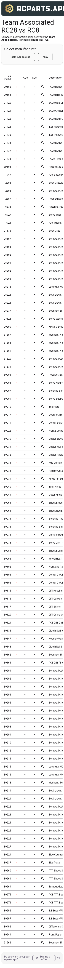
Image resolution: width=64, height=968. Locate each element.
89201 (7, 670)
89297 (7, 918)
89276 (7, 902)
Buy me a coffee (42, 958)
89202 (7, 678)
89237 (7, 862)
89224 (7, 822)
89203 (7, 686)
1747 (8, 174)
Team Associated (20, 56)
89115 (7, 590)
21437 (7, 150)
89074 (7, 518)
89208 (7, 726)
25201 (7, 262)
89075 (7, 526)
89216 (7, 774)
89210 (7, 742)
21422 (7, 118)
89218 (7, 782)
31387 (7, 334)
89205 (7, 702)
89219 (7, 790)
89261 (7, 878)
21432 (7, 134)
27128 (7, 318)
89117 (7, 606)
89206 (7, 710)
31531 (7, 366)
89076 (7, 534)
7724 (8, 222)
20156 (7, 94)
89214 (7, 758)
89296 (7, 910)
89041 (7, 494)
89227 (7, 846)
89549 (7, 934)
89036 (7, 470)
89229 (7, 854)
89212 (7, 750)
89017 (7, 414)
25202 (7, 270)
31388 (7, 342)
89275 (7, 894)
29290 (7, 326)
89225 (7, 830)
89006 (7, 382)
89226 (7, 838)
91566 (7, 942)
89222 (7, 806)
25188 (7, 246)
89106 (7, 582)
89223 (7, 814)
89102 (7, 566)
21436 (7, 142)
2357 (8, 198)
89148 (7, 646)
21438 (7, 158)
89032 (7, 454)
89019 (7, 422)
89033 (7, 462)
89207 (7, 718)
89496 (7, 926)
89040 (7, 486)
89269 (7, 886)
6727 (8, 214)
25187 (7, 238)
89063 (7, 502)
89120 (7, 614)
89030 (7, 438)
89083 (7, 550)
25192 (7, 254)
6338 (8, 206)
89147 (7, 638)
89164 (7, 662)
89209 (7, 734)
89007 (7, 390)
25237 (7, 310)
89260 (7, 870)
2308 (8, 190)
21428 (7, 126)
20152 (7, 86)
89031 (7, 446)
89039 (7, 478)
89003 (7, 374)
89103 (7, 574)
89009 (7, 398)
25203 (7, 278)
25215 (7, 286)
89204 (7, 694)
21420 (7, 102)
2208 (8, 182)
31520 (7, 358)
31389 (7, 350)
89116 (7, 598)
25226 (7, 302)
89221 (7, 798)
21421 (7, 110)
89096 (7, 558)
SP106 (7, 166)
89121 (7, 622)
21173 (7, 230)
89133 (7, 630)
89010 (7, 406)
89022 (7, 430)
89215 (7, 766)
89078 (7, 542)
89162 (7, 654)
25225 (7, 294)
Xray (45, 56)
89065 (7, 510)
